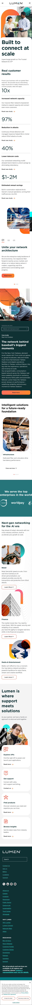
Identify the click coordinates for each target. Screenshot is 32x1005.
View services (10, 468)
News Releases (7, 943)
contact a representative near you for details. (16, 971)
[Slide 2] (15, 474)
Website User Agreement (10, 994)
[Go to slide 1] (14, 284)
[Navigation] (2, 3)
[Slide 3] (16, 474)
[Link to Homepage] (16, 3)
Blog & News (7, 941)
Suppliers (6, 958)
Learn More (8, 587)
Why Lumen (7, 922)
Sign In (5, 869)
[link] (16, 99)
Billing (5, 872)
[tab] (3, 240)
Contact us (7, 788)
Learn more (8, 677)
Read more (8, 275)
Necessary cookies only (23, 998)
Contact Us (6, 866)
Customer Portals (8, 946)
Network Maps (7, 928)
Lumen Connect (8, 925)
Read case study (7, 111)
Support (5, 877)
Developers (6, 952)
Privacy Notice (24, 992)
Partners (5, 955)
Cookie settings (16, 1002)
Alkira (4, 931)
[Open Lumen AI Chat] (30, 3)
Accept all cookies (8, 998)
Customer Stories (8, 949)
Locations (6, 874)
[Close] (30, 982)
